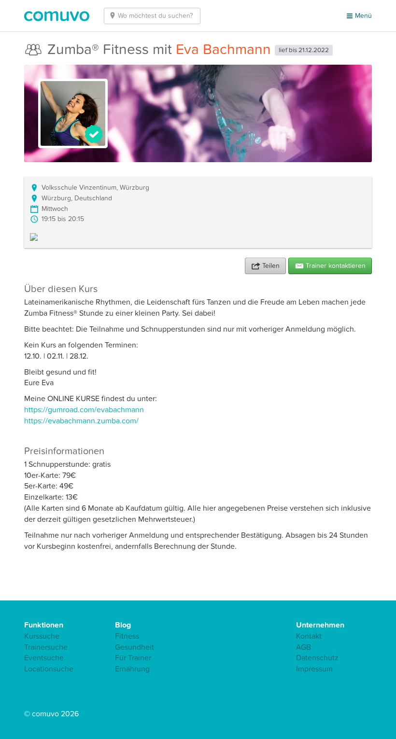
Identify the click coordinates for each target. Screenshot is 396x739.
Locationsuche (48, 669)
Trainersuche (46, 647)
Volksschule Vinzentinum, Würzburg (95, 187)
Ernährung (132, 669)
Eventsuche (44, 658)
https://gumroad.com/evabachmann (84, 410)
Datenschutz (317, 658)
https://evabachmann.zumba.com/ (81, 421)
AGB (303, 647)
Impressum (314, 669)
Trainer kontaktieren (336, 266)
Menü (363, 16)
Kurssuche (41, 636)
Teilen (271, 266)
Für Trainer (133, 658)
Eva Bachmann (223, 49)
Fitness (127, 636)
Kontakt (309, 636)
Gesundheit (134, 647)
